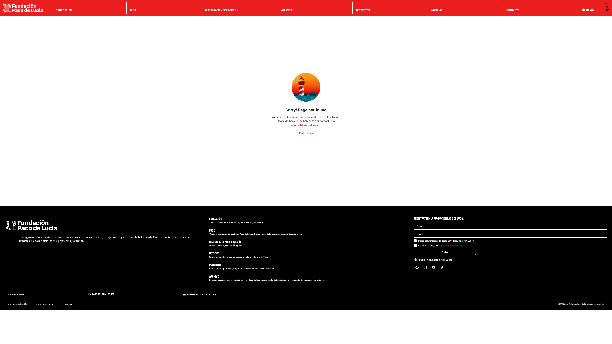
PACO (212, 230)
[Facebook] (417, 267)
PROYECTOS (215, 265)
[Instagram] (425, 267)
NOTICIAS (214, 253)
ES (606, 3)
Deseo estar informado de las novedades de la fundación (446, 240)
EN (606, 6)
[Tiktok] (442, 267)
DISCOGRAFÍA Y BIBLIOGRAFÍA (225, 242)
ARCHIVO (214, 276)
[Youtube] (433, 267)
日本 (607, 9)
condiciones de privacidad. (452, 245)
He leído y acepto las (442, 245)
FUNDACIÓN (215, 219)
